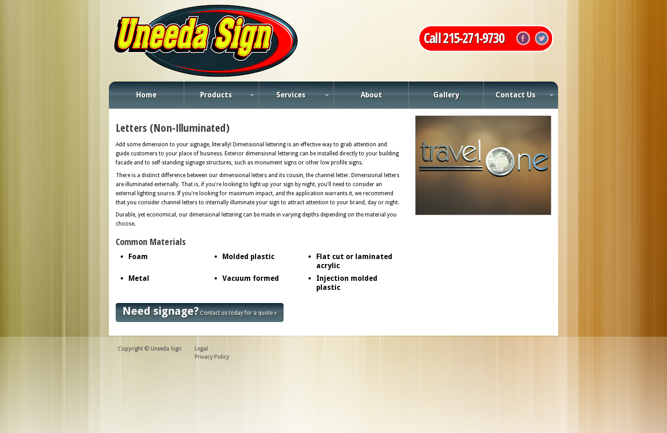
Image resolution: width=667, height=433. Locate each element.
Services (282, 97)
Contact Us (509, 97)
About (371, 95)
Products (208, 97)
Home (146, 95)
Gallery (446, 95)
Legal (201, 349)
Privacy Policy (212, 357)
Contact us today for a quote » (200, 311)
